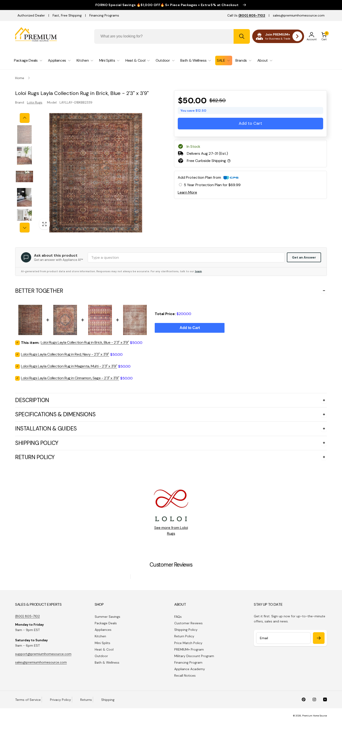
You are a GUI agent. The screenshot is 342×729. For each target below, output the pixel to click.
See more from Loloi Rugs (171, 530)
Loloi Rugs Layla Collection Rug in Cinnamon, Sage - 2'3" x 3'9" (70, 378)
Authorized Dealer (31, 15)
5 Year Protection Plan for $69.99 (212, 184)
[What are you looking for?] (242, 36)
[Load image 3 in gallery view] (24, 176)
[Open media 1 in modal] (95, 172)
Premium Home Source (314, 715)
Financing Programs (104, 15)
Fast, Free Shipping (67, 15)
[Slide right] (25, 227)
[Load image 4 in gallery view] (24, 197)
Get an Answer (304, 257)
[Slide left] (25, 118)
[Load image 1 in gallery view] (24, 134)
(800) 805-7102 (27, 616)
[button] (324, 36)
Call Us (246, 15)
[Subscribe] (319, 638)
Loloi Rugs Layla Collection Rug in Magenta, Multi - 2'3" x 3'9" (69, 366)
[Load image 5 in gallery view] (24, 218)
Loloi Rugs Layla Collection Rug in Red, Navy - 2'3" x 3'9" (65, 354)
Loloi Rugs (34, 102)
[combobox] (172, 36)
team (198, 271)
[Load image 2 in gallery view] (24, 155)
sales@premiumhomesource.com (299, 15)
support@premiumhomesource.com (43, 654)
